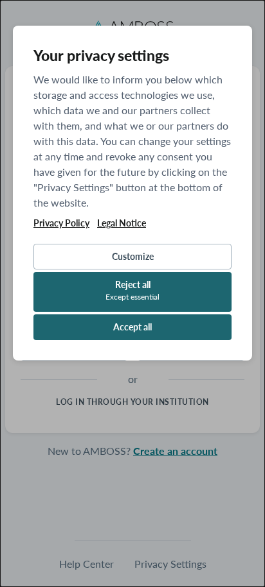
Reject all (132, 290)
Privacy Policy (61, 223)
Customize (133, 256)
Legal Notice (121, 223)
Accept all (132, 326)
